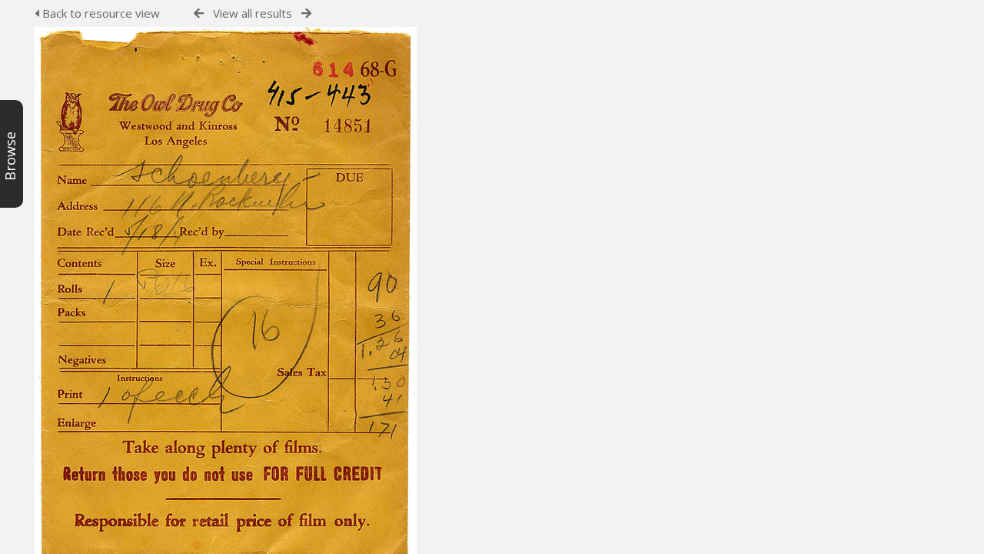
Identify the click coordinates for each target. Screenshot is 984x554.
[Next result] (306, 13)
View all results (252, 13)
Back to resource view (99, 13)
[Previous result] (199, 13)
